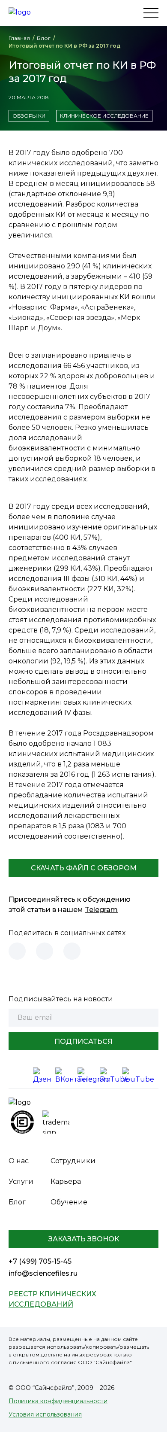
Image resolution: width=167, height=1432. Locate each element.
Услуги (21, 1181)
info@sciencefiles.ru (43, 1273)
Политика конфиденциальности (58, 1401)
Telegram (101, 910)
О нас (19, 1161)
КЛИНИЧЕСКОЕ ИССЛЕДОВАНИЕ (104, 115)
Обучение (69, 1202)
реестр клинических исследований (52, 1299)
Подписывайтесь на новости (61, 999)
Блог (44, 38)
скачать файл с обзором (84, 868)
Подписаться (83, 1041)
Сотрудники (73, 1161)
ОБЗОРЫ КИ (28, 115)
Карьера (66, 1181)
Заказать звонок (83, 1239)
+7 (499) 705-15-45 (40, 1261)
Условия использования (45, 1414)
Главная (19, 38)
